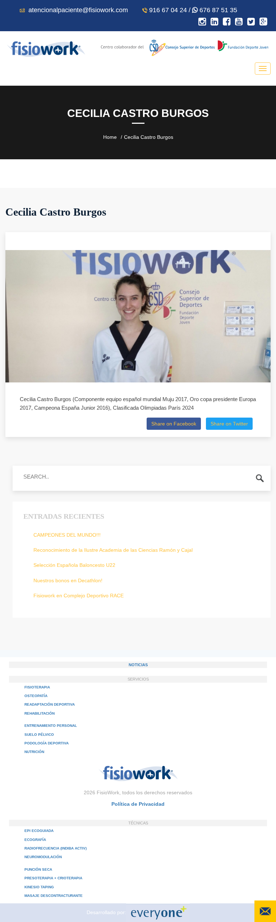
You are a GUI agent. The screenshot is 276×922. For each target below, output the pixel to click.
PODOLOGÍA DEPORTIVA (46, 743)
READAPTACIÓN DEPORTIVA (49, 704)
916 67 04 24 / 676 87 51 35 (193, 10)
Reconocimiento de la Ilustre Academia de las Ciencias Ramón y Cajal (113, 550)
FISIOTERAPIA (37, 687)
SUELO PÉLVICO (39, 735)
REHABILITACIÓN (39, 713)
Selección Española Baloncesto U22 (74, 565)
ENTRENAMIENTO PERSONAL (50, 726)
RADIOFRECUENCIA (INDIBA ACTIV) (55, 848)
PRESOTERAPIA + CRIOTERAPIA (53, 878)
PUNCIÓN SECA (38, 869)
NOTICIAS (138, 665)
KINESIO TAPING (39, 887)
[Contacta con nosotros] (265, 911)
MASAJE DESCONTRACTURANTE (53, 896)
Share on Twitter (229, 424)
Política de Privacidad (138, 804)
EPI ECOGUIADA (39, 831)
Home (110, 137)
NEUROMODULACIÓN (43, 857)
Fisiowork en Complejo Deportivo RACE (78, 595)
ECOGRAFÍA (35, 840)
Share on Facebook (173, 424)
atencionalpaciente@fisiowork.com (77, 10)
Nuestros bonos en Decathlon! (67, 580)
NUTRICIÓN (34, 752)
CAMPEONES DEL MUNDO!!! (67, 535)
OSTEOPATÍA (35, 696)
